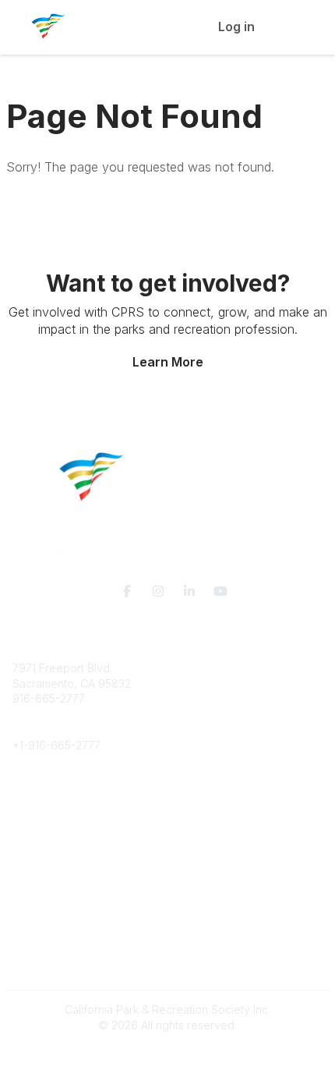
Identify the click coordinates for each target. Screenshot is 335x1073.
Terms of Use (46, 969)
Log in (236, 26)
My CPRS (36, 901)
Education (37, 807)
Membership (44, 885)
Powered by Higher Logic (167, 1052)
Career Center (49, 823)
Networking (41, 869)
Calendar (35, 915)
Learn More (167, 362)
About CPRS (43, 792)
